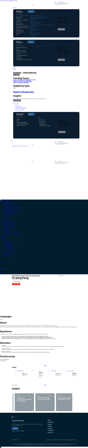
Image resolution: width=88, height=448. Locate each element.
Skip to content (3, 0)
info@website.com (4, 263)
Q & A (16, 104)
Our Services (2, 273)
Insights (14, 69)
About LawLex (16, 103)
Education (26, 146)
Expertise (15, 7)
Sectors (14, 38)
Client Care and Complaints (20, 108)
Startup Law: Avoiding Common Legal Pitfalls (22, 80)
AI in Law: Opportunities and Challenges (21, 82)
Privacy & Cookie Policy (19, 110)
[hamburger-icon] (11, 6)
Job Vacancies (18, 106)
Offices (14, 68)
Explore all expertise (23, 91)
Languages (14, 146)
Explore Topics (17, 100)
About (17, 146)
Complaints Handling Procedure (21, 107)
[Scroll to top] (0, 447)
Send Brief (2, 268)
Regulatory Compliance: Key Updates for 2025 (22, 81)
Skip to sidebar (9, 0)
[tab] (22, 15)
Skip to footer (14, 0)
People (14, 66)
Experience (21, 146)
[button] (13, 284)
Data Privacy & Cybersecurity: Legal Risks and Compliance (24, 79)
